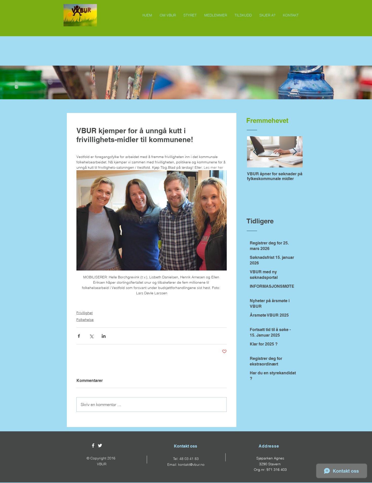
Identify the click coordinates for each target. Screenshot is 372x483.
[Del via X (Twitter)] (91, 336)
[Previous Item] (255, 152)
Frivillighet (84, 313)
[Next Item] (294, 152)
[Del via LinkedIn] (103, 336)
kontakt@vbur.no (191, 464)
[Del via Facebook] (78, 336)
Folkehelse (85, 319)
